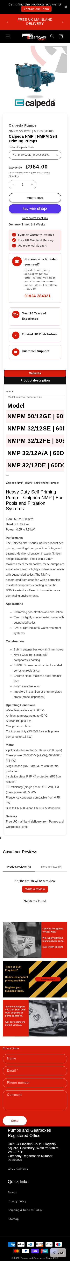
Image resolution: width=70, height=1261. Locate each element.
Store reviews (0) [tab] (51, 866)
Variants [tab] (35, 373)
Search (12, 1192)
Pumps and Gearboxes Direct (36, 1258)
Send (14, 1120)
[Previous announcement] (7, 22)
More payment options (35, 218)
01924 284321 (37, 296)
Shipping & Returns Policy (25, 1209)
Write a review (35, 889)
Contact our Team (36, 9)
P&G (55, 1258)
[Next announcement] (63, 22)
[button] (8, 36)
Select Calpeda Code (21, 147)
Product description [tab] (35, 380)
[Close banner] (65, 7)
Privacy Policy (17, 1201)
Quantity (14, 176)
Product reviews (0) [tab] (19, 866)
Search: (10, 391)
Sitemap (13, 1218)
